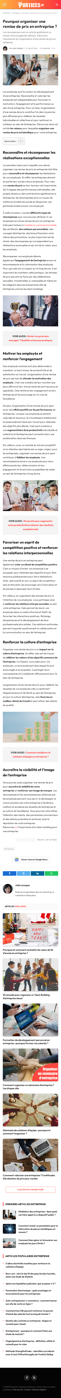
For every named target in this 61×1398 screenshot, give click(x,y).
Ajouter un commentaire (30, 1189)
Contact (27, 1389)
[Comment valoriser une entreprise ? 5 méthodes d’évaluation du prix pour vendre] (30, 1155)
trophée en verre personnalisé (40, 224)
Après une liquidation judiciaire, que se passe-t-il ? (31, 1283)
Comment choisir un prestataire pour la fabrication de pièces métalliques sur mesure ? (38, 1229)
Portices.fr (7, 13)
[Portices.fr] (30, 4)
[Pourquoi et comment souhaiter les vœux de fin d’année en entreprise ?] (30, 929)
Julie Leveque (17, 48)
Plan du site (18, 1389)
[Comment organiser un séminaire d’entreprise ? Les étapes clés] (30, 1065)
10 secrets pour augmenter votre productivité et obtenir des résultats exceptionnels (30, 525)
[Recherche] (56, 4)
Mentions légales (39, 1389)
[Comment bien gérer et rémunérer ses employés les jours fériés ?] (9, 1243)
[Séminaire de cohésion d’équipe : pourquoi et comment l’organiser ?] (30, 1110)
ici (16, 827)
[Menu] (5, 4)
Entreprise (16, 13)
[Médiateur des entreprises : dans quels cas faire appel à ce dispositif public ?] (9, 1214)
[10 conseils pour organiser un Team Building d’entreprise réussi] (30, 974)
